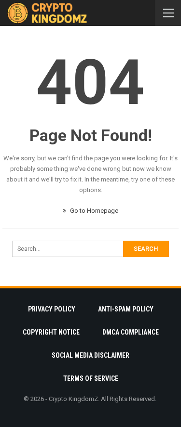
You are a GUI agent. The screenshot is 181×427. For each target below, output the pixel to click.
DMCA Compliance (130, 332)
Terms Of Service (90, 378)
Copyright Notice (51, 332)
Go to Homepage (93, 210)
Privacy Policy (51, 309)
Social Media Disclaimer (90, 355)
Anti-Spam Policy (125, 309)
